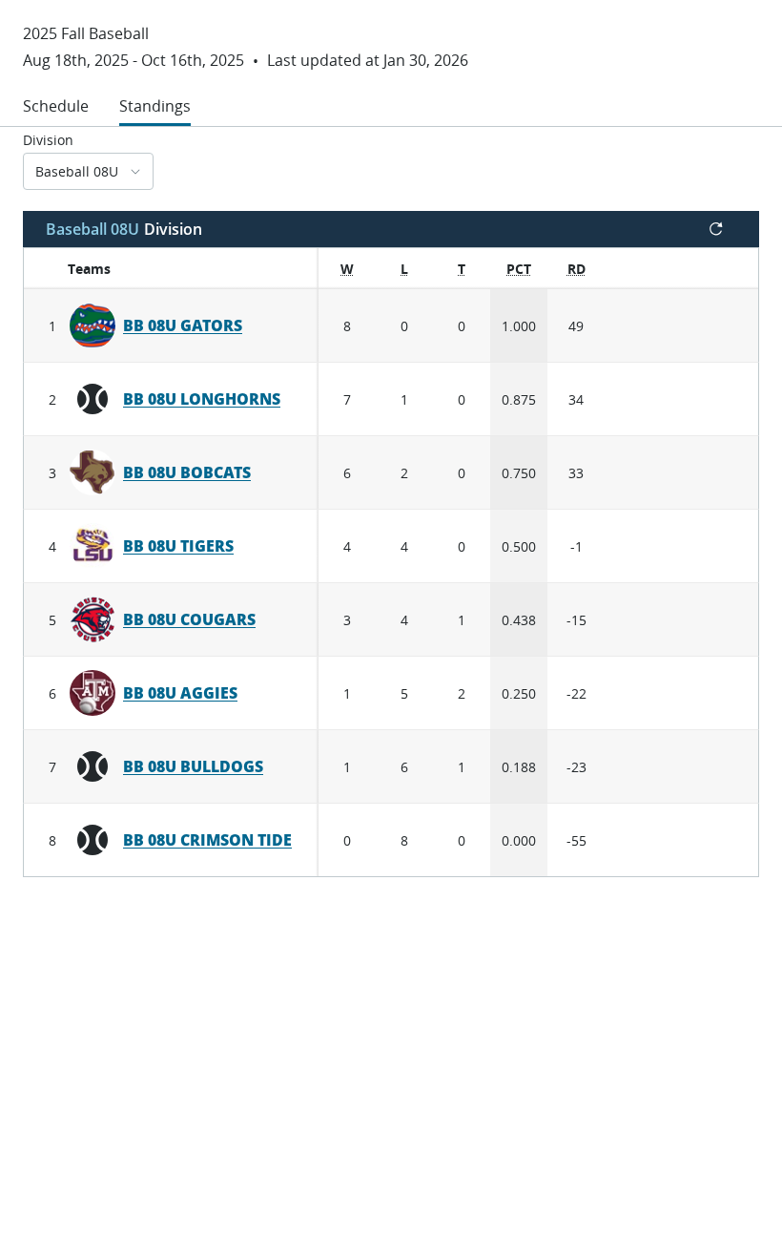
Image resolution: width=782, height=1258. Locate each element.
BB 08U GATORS (182, 325)
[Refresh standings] (716, 229)
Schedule (56, 105)
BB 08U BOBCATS (187, 472)
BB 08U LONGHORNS (201, 398)
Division (48, 140)
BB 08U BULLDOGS (193, 766)
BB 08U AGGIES (180, 692)
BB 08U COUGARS (189, 619)
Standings (155, 105)
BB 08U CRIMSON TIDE (207, 839)
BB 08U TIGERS (178, 545)
